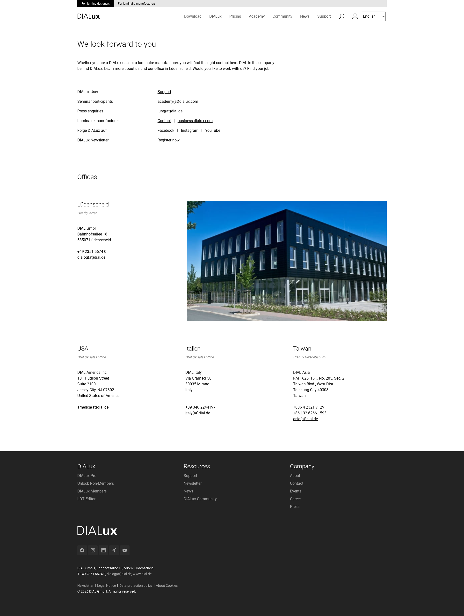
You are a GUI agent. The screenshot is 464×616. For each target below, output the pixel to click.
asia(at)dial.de (305, 419)
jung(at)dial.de (170, 111)
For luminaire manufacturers (136, 3)
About (295, 475)
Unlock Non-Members (95, 483)
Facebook (166, 130)
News (188, 491)
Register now (169, 140)
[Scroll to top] (453, 605)
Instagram (189, 130)
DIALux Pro (86, 475)
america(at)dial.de (93, 407)
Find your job (258, 68)
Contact (164, 120)
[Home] (88, 12)
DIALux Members (92, 491)
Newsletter (193, 483)
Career (295, 499)
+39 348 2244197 (200, 407)
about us (131, 68)
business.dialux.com (195, 120)
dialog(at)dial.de (91, 257)
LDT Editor (86, 499)
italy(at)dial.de (197, 413)
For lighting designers (95, 3)
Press (294, 506)
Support (164, 91)
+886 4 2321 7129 (308, 407)
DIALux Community (200, 499)
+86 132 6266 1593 (309, 413)
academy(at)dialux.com (178, 101)
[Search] (341, 16)
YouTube (212, 130)
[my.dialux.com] (355, 16)
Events (295, 491)
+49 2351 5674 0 (91, 251)
